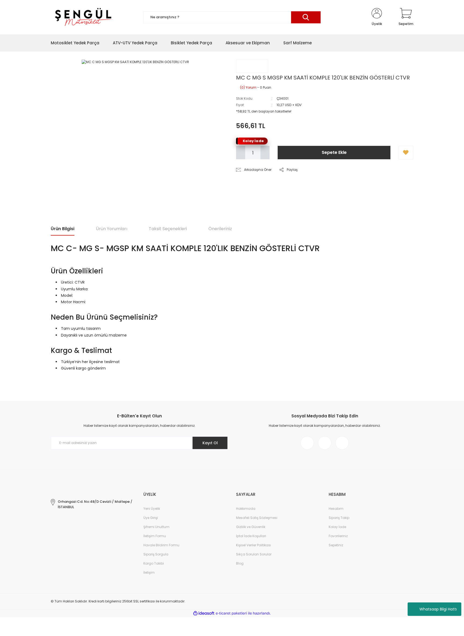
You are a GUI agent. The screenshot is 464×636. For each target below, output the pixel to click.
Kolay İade (337, 527)
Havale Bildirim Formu (161, 545)
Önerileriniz (220, 229)
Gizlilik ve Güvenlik (250, 527)
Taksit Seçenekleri (168, 229)
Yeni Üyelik (151, 508)
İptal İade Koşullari (251, 536)
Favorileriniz (338, 536)
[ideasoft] (204, 613)
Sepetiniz (336, 545)
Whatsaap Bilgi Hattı (438, 609)
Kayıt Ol (210, 443)
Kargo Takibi (153, 563)
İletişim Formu (154, 536)
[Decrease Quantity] (240, 152)
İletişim (149, 572)
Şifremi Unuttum (156, 527)
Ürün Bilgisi (62, 229)
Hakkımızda (245, 508)
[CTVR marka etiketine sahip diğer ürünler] (252, 66)
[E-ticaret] (231, 613)
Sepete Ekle (334, 152)
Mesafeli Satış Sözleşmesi (256, 517)
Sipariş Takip (339, 517)
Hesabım (336, 508)
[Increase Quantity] (265, 152)
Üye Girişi (150, 517)
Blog (240, 563)
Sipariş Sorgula (155, 554)
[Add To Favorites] (405, 152)
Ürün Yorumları (111, 229)
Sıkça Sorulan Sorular (253, 554)
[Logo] (83, 17)
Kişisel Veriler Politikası (253, 545)
